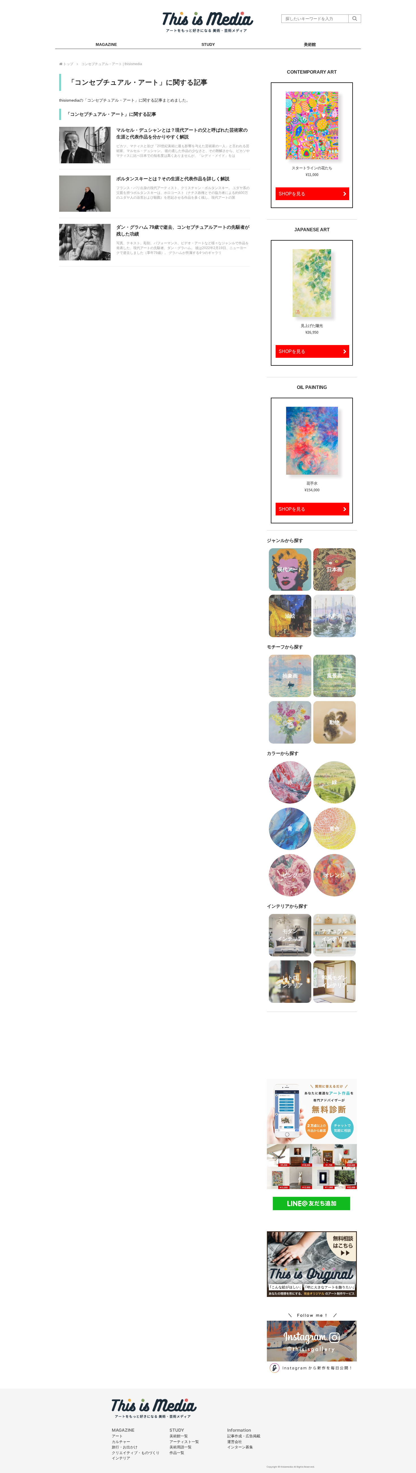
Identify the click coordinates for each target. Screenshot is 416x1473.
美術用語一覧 (181, 1447)
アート (117, 1436)
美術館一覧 (179, 1436)
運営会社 (234, 1441)
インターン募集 (240, 1447)
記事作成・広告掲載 (243, 1436)
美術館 (310, 44)
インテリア (121, 1458)
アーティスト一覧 (184, 1441)
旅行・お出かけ (125, 1447)
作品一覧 (177, 1452)
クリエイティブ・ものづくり (136, 1452)
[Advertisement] (312, 1042)
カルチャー (121, 1441)
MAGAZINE (106, 44)
